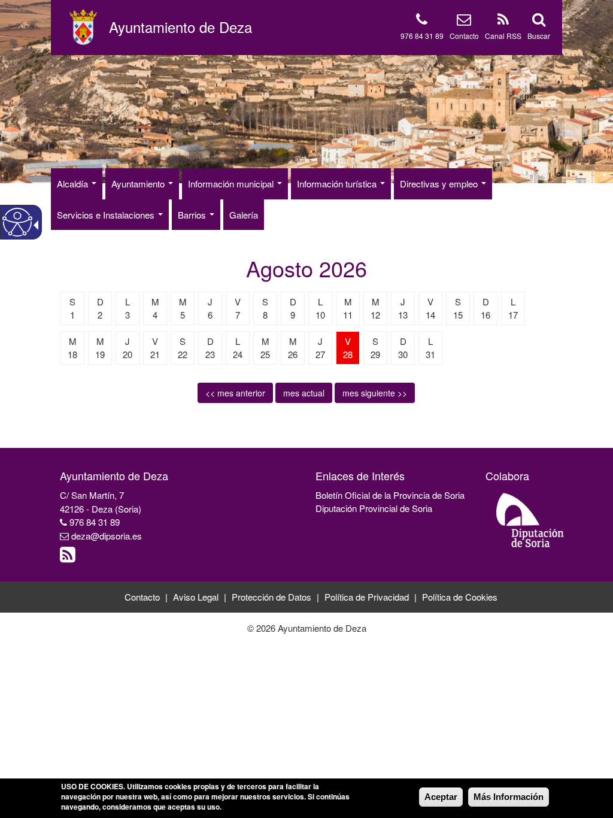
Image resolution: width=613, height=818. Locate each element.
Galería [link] (243, 214)
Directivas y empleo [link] (440, 183)
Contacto (464, 36)
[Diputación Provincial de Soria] (530, 519)
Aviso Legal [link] (196, 596)
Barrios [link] (193, 214)
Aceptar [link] (440, 797)
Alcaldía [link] (73, 183)
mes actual (303, 393)
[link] (69, 557)
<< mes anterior (235, 393)
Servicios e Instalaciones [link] (107, 214)
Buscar (538, 36)
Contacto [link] (142, 596)
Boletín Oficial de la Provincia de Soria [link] (390, 495)
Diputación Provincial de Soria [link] (373, 508)
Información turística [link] (338, 183)
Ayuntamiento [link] (139, 183)
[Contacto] (464, 21)
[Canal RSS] (503, 21)
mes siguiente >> (374, 393)
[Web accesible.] (17, 222)
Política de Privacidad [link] (366, 596)
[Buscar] (538, 21)
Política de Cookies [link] (459, 596)
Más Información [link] (509, 797)
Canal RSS (503, 36)
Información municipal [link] (232, 183)
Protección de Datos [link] (271, 596)
